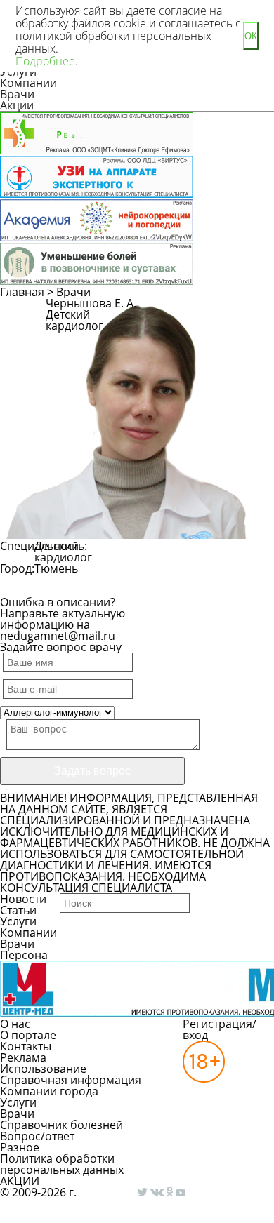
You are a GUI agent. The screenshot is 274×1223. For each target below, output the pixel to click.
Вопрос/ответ (37, 1136)
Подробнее (45, 61)
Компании (28, 83)
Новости (23, 899)
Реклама (23, 1057)
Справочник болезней (61, 1124)
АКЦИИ (19, 1181)
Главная (22, 292)
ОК (250, 36)
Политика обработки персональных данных (62, 1164)
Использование (43, 1068)
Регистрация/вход (219, 1029)
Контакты (25, 1046)
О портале (28, 1035)
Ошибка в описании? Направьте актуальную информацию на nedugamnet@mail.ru (62, 618)
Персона (24, 955)
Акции (17, 105)
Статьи (18, 910)
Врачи (17, 94)
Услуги (18, 921)
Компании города (49, 1091)
